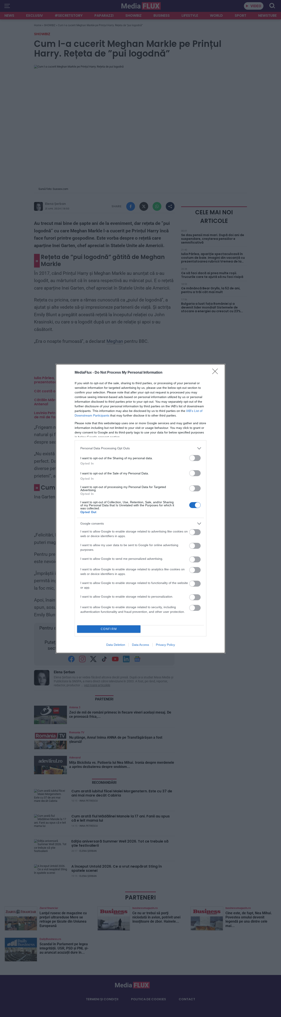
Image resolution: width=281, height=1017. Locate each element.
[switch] (195, 458)
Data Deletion (115, 644)
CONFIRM (109, 629)
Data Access (140, 644)
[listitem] (140, 448)
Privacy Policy (165, 644)
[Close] (216, 373)
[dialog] (140, 508)
